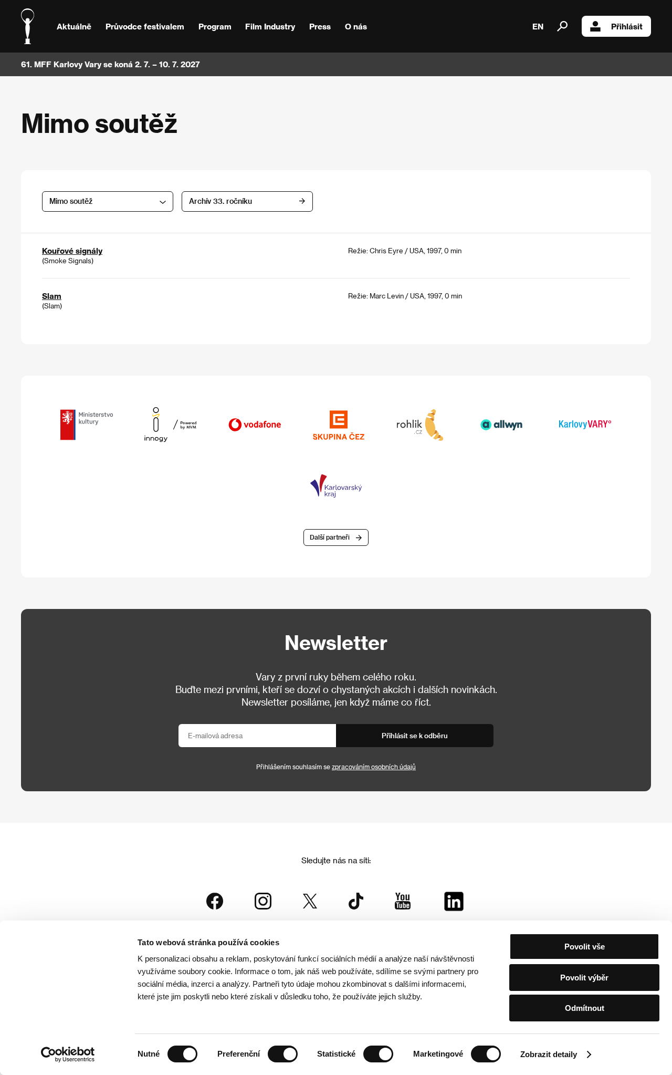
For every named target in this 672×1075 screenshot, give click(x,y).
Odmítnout (584, 1008)
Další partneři (330, 537)
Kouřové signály (72, 250)
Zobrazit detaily (548, 1054)
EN (537, 26)
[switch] (283, 1054)
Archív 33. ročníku (220, 201)
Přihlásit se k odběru (415, 735)
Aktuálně (74, 26)
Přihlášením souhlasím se (336, 766)
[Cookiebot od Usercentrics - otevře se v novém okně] (68, 1054)
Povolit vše (584, 946)
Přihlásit (627, 26)
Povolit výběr (584, 977)
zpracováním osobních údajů (374, 766)
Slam (51, 296)
